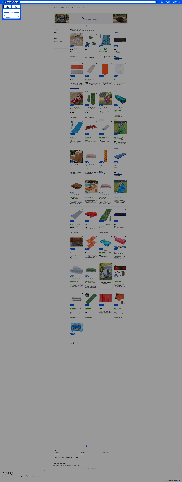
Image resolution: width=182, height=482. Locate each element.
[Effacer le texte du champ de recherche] (154, 2)
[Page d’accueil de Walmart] (2, 2)
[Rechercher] (156, 2)
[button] (167, 2)
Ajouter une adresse (12, 12)
